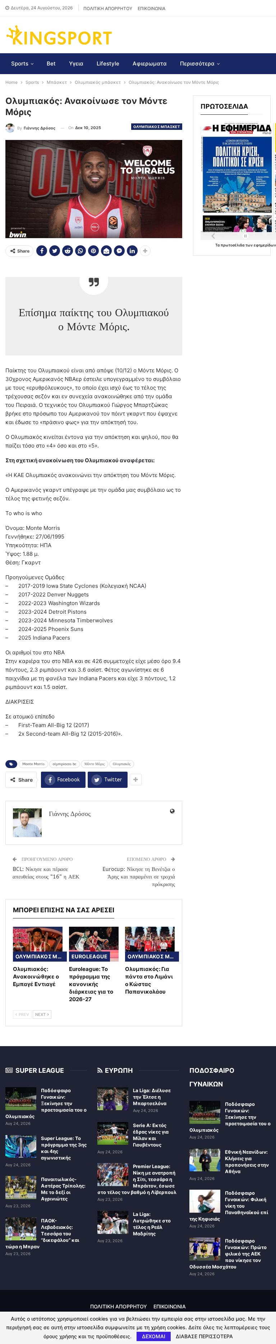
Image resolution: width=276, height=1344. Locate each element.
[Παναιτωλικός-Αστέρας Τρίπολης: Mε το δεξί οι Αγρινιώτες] (20, 1187)
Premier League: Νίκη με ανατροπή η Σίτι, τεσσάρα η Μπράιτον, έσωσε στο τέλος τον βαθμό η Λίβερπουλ (136, 1179)
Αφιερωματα (150, 63)
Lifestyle (108, 63)
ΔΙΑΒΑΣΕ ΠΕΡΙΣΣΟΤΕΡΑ (204, 1336)
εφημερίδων (265, 245)
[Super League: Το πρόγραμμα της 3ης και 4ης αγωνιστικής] (20, 1146)
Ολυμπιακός (121, 764)
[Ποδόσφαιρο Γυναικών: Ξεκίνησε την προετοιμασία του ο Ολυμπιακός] (20, 1098)
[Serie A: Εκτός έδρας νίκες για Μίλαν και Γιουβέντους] (112, 1133)
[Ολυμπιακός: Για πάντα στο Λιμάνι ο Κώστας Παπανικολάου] (150, 944)
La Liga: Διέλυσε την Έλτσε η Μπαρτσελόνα (152, 1097)
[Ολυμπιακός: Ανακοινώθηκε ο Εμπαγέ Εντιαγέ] (38, 944)
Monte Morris (33, 764)
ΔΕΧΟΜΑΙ (153, 1336)
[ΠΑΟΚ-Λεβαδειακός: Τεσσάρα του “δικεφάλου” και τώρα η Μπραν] (20, 1228)
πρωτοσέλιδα (233, 245)
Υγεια (76, 63)
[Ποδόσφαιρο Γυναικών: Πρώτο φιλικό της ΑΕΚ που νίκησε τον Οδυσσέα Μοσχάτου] (204, 1249)
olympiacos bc (64, 764)
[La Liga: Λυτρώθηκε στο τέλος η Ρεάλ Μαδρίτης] (112, 1222)
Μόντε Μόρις (94, 764)
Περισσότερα (197, 63)
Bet (51, 63)
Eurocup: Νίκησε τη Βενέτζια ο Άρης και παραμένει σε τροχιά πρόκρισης (138, 876)
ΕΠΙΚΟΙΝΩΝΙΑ (151, 8)
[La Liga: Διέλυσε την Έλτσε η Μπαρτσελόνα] (112, 1098)
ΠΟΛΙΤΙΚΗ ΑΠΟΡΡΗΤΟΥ (107, 8)
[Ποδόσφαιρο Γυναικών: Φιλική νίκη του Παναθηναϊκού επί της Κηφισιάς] (204, 1201)
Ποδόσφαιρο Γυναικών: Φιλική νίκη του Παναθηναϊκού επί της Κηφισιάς (228, 1206)
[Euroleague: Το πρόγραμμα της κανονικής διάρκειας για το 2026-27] (94, 944)
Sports (19, 63)
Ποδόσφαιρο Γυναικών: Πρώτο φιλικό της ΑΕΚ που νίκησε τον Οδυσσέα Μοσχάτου (228, 1254)
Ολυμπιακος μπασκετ (156, 126)
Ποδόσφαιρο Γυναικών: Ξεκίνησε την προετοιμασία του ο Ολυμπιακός (46, 1103)
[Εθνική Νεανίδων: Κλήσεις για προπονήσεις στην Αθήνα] (204, 1160)
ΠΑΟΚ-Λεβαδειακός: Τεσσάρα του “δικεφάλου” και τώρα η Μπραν (42, 1233)
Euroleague (89, 956)
